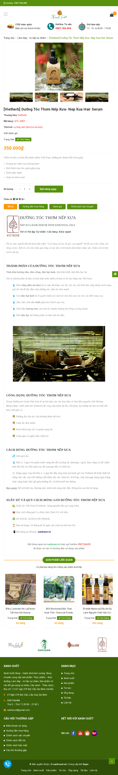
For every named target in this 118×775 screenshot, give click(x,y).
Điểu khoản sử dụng (16, 725)
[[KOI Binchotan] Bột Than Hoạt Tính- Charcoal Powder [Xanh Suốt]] (59, 589)
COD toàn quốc (23, 24)
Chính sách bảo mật (16, 745)
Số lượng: (9, 189)
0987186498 (20, 3)
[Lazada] (94, 733)
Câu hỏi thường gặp (16, 750)
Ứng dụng (69, 692)
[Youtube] (80, 733)
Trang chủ (69, 673)
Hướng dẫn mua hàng (17, 730)
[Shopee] (87, 733)
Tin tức (67, 688)
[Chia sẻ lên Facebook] (14, 199)
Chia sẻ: (8, 199)
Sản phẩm (69, 683)
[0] (112, 15)
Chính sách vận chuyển (18, 735)
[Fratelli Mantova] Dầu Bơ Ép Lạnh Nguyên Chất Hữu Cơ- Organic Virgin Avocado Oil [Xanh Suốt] (97, 611)
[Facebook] (73, 733)
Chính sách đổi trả (15, 740)
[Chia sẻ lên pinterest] (20, 199)
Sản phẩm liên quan (59, 559)
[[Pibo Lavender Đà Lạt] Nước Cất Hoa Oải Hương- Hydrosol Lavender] (20, 589)
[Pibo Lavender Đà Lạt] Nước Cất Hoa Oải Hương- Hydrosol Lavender (20, 611)
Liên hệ (67, 702)
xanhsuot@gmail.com (18, 710)
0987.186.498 (63, 28)
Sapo (85, 764)
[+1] (23, 199)
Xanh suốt (69, 678)
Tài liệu (67, 697)
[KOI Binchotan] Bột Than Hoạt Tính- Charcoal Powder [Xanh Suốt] (59, 611)
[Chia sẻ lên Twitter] (17, 199)
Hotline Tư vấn (63, 24)
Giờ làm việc (93, 24)
